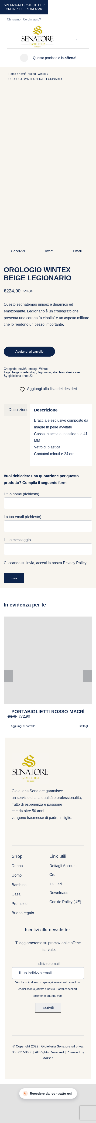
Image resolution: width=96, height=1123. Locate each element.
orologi (32, 369)
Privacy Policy (74, 563)
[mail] (87, 19)
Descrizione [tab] (18, 410)
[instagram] (80, 19)
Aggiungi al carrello (29, 351)
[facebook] (72, 19)
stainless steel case (66, 372)
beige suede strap (24, 372)
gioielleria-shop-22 (20, 376)
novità (22, 369)
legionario (44, 372)
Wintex (43, 369)
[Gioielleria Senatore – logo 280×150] (37, 27)
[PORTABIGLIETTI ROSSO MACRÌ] (48, 660)
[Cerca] (72, 36)
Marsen (48, 1058)
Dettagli (84, 726)
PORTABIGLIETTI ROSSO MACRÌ (48, 711)
